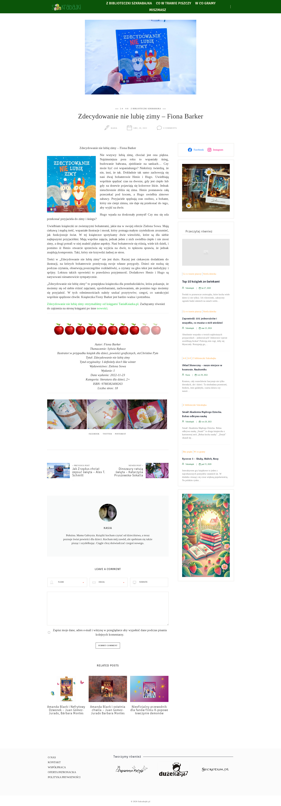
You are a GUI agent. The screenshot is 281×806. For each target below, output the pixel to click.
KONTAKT (54, 762)
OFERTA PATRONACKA (62, 772)
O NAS (52, 757)
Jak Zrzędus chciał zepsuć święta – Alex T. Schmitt (88, 472)
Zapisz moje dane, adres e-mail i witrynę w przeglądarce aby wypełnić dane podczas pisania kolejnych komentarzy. (110, 632)
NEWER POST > (136, 465)
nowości (102, 308)
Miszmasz (157, 10)
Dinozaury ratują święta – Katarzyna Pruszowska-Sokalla (128, 472)
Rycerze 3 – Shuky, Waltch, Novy (200, 458)
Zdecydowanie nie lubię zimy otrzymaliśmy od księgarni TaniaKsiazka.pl (92, 304)
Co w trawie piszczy (173, 3)
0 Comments (170, 128)
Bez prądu (187, 452)
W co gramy (205, 3)
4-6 (126, 109)
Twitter (107, 434)
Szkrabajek (190, 288)
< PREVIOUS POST (81, 465)
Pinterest (120, 434)
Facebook (94, 434)
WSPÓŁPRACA (57, 767)
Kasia (114, 128)
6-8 (189, 358)
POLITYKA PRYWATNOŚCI (64, 777)
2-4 (121, 109)
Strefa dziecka (209, 274)
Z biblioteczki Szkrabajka (129, 3)
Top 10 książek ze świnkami (201, 281)
